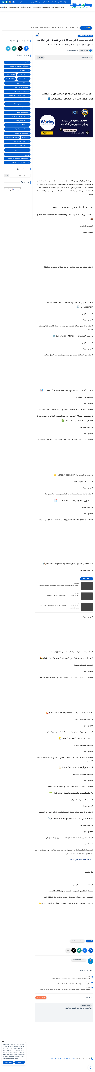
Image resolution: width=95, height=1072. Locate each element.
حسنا (19, 1062)
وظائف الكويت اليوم (58, 7)
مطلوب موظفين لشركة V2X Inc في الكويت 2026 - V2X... (61, 595)
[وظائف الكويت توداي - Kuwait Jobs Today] (80, 5)
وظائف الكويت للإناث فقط (21, 91)
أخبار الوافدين (25, 62)
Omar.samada (84, 50)
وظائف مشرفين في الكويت (21, 146)
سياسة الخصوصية (36, 2)
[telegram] (3, 2)
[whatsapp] (6, 2)
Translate (17, 190)
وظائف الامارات (24, 74)
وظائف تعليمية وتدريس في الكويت (19, 95)
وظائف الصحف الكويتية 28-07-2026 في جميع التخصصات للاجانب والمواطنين (54, 28)
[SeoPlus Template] (92, 1058)
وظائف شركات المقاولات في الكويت (18, 116)
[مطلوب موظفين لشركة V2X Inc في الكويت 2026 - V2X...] (87, 596)
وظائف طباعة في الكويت (22, 120)
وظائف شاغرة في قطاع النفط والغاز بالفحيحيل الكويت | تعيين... (59, 585)
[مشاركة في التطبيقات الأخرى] (68, 950)
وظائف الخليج (11, 74)
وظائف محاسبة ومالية (12, 137)
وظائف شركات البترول (85, 35)
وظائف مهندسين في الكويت (20, 162)
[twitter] (10, 2)
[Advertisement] (47, 19)
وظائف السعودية (24, 79)
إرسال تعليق (86, 1005)
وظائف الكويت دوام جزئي (22, 87)
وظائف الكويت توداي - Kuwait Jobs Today (62, 1058)
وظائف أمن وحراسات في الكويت (19, 66)
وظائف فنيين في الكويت (22, 133)
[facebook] (13, 2)
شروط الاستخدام (48, 2)
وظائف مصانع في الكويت (21, 150)
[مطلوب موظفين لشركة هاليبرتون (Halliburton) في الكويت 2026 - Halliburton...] (87, 607)
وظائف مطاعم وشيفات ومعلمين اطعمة (19, 154)
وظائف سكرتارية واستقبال (21, 104)
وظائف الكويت (10, 79)
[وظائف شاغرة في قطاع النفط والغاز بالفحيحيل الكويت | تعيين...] (87, 586)
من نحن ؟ (66, 2)
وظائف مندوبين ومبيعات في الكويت (18, 158)
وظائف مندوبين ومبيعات (41, 7)
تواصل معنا (58, 2)
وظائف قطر (25, 137)
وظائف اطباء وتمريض (22, 70)
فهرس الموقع (24, 2)
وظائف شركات (14, 7)
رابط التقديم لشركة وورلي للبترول (81, 860)
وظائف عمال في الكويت (22, 125)
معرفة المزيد (8, 1062)
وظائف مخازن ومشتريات (21, 141)
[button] (84, 950)
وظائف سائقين (26, 7)
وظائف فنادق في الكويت (22, 129)
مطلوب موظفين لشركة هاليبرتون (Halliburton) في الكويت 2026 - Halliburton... (58, 607)
